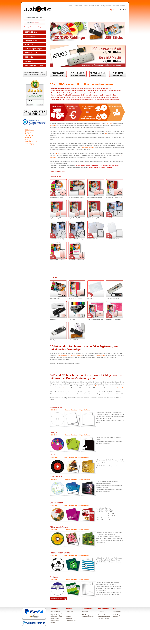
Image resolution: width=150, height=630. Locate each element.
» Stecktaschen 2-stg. (70, 410)
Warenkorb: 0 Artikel (119, 10)
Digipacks (73, 355)
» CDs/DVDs (54, 410)
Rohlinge (27, 140)
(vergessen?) (35, 22)
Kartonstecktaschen (63, 355)
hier (106, 133)
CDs (101, 123)
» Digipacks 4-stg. (84, 410)
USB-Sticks (109, 123)
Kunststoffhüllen (100, 355)
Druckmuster (66, 388)
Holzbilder (53, 125)
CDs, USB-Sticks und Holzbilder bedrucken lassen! (82, 84)
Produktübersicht (118, 388)
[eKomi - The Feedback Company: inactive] (35, 105)
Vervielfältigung (29, 144)
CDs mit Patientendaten (87, 147)
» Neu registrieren (28, 27)
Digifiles (79, 355)
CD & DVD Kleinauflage (32, 142)
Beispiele (98, 386)
